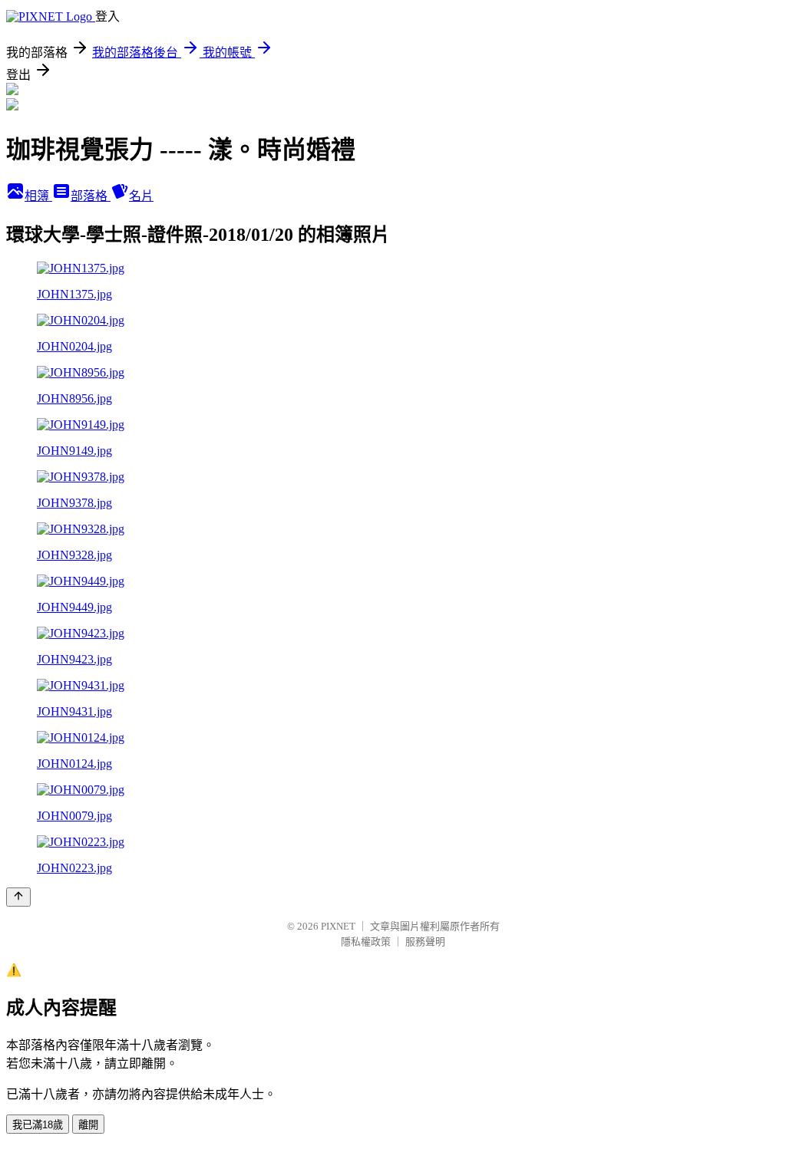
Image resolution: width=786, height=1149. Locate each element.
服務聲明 (425, 941)
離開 (88, 1125)
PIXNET (338, 926)
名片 (141, 195)
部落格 (91, 195)
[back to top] (18, 897)
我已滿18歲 (37, 1125)
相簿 (38, 195)
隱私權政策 (366, 941)
